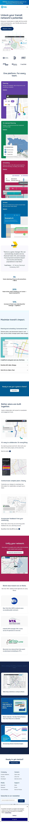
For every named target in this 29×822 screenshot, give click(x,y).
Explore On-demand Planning (15, 552)
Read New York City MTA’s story (9, 529)
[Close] (27, 806)
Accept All (14, 819)
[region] (14, 813)
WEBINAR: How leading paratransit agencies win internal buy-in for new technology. (14, 2)
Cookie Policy (8, 812)
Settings (14, 815)
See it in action (5, 451)
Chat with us (14, 390)
